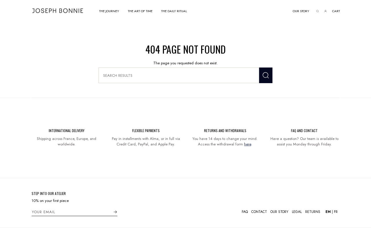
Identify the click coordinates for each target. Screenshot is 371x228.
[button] (109, 10)
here (247, 144)
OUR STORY (279, 211)
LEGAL (297, 211)
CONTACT (259, 211)
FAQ (245, 211)
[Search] (265, 75)
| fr (331, 211)
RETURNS (312, 211)
